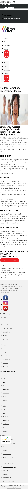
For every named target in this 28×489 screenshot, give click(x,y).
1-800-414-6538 (13, 288)
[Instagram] (5, 304)
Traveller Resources (8, 457)
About (4, 317)
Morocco (5, 386)
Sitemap (18, 488)
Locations (5, 335)
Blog (4, 321)
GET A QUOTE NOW (9, 260)
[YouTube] (5, 309)
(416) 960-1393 (4, 288)
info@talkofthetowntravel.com (8, 290)
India (4, 375)
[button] (6, 440)
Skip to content (7, 1)
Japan (4, 382)
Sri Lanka (5, 396)
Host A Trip (6, 447)
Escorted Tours (7, 332)
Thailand (5, 400)
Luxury (6, 49)
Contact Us (6, 325)
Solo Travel (6, 393)
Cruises (6, 38)
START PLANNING (7, 54)
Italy (4, 378)
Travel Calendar (7, 454)
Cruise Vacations (7, 328)
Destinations (7, 45)
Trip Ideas (5, 339)
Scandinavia (6, 389)
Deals (5, 42)
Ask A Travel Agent (8, 463)
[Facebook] (5, 299)
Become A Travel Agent (9, 467)
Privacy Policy (11, 488)
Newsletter (6, 450)
